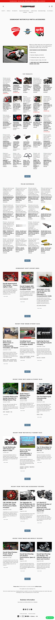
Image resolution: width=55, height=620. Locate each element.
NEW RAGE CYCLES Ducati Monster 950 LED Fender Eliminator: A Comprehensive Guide (44, 293)
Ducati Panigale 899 (24, 298)
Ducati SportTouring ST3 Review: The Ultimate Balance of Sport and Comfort (43, 556)
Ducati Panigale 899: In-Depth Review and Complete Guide (27, 287)
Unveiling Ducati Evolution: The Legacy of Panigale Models (27, 342)
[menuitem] (3, 11)
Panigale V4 (28, 357)
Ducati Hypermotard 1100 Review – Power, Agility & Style (10, 285)
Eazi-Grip (39, 357)
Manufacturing (13, 359)
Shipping (21, 468)
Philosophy (11, 360)
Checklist (8, 411)
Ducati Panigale (26, 356)
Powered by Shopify (31, 613)
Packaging (26, 466)
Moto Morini (5, 360)
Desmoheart (25, 613)
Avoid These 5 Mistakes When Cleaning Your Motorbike (25, 396)
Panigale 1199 (22, 357)
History (7, 359)
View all (27, 176)
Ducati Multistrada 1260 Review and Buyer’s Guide (9, 448)
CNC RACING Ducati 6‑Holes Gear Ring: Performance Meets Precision (10, 505)
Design (4, 359)
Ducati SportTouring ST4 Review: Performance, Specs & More (27, 556)
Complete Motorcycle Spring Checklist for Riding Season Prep (10, 398)
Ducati (21, 356)
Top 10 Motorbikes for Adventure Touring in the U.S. (44, 448)
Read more (6, 296)
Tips (11, 411)
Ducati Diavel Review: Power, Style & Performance (10, 553)
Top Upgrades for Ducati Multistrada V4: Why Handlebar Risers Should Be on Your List (27, 506)
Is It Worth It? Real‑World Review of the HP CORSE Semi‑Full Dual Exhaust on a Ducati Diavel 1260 (44, 507)
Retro (41, 414)
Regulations (31, 466)
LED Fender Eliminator (41, 305)
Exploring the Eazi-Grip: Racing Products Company (44, 342)
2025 (4, 411)
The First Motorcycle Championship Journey (44, 398)
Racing (15, 360)
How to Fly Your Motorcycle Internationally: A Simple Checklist (25, 452)
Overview (32, 356)
